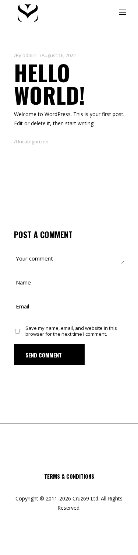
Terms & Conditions (69, 476)
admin (29, 55)
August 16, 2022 (59, 55)
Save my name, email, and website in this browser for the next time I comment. (71, 331)
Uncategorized (32, 141)
